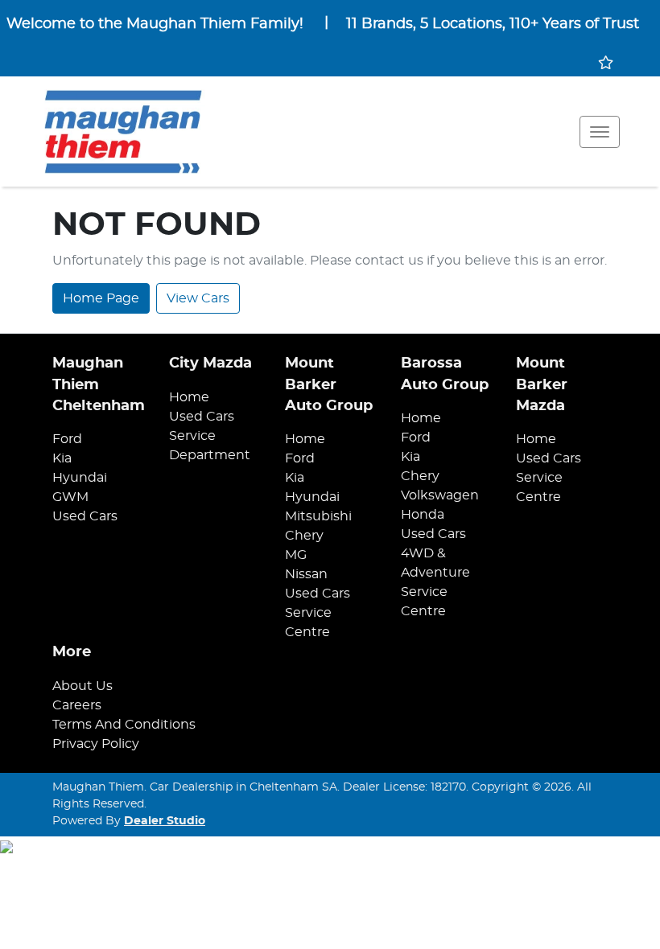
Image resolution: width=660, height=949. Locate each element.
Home (189, 397)
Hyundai (79, 477)
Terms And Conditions (124, 724)
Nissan (306, 574)
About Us (82, 686)
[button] (600, 132)
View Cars (198, 298)
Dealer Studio (164, 821)
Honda (422, 514)
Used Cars (85, 516)
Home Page (101, 298)
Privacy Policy (95, 743)
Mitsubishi (318, 516)
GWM (70, 497)
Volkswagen (440, 495)
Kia (62, 458)
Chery (304, 535)
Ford (67, 439)
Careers (76, 705)
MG (296, 554)
